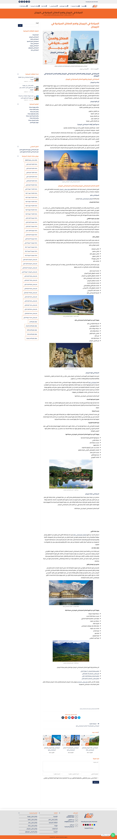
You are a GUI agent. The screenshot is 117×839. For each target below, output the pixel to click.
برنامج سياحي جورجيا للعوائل (31, 160)
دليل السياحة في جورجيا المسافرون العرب (29, 150)
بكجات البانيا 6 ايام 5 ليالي (31, 168)
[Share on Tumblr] (62, 717)
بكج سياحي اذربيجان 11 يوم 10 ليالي (29, 272)
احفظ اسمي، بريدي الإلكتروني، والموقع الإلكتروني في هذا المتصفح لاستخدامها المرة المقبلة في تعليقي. (70, 778)
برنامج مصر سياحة (34, 112)
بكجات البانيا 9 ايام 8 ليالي (31, 181)
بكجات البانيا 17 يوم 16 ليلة (31, 214)
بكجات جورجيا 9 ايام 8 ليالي (31, 235)
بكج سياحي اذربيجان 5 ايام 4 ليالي (30, 259)
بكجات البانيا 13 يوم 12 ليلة (31, 197)
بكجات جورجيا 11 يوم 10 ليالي (31, 243)
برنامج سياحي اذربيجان (32, 829)
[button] (113, 835)
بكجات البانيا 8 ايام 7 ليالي (31, 177)
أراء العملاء (54, 829)
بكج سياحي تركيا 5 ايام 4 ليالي (30, 276)
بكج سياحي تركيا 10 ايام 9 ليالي (30, 293)
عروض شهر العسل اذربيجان (31, 326)
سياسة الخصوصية (89, 828)
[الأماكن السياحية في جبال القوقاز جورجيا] (36, 79)
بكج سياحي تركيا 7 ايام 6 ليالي (30, 280)
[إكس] (86, 825)
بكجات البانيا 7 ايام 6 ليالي (31, 172)
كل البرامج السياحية (69, 827)
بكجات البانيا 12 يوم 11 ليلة (31, 193)
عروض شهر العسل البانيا (32, 330)
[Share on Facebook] (75, 717)
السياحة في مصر (35, 50)
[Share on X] (79, 717)
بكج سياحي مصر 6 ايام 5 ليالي (31, 301)
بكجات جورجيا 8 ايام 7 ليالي (31, 230)
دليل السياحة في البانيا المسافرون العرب (29, 152)
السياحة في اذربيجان (83, 69)
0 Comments (26, 81)
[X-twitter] (27, 2)
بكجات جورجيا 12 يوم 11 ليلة (31, 247)
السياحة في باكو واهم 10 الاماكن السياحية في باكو (71, 749)
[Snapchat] (24, 2)
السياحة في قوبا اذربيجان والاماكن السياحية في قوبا (52, 749)
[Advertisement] (71, 520)
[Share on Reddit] (66, 717)
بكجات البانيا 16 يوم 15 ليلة (31, 210)
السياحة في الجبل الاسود (33, 41)
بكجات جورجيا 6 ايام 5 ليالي (31, 222)
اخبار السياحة (36, 35)
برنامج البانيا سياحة (34, 109)
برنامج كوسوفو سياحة (33, 114)
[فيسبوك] (94, 825)
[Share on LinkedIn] (69, 717)
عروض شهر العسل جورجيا (31, 338)
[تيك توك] (88, 825)
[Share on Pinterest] (72, 717)
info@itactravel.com (69, 822)
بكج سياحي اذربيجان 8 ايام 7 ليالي (30, 264)
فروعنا (55, 826)
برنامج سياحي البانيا (32, 819)
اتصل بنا (55, 832)
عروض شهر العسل (34, 122)
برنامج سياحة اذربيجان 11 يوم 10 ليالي (90, 671)
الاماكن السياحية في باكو (86, 199)
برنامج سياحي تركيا (32, 826)
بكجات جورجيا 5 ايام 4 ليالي (31, 218)
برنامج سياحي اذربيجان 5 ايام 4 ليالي (90, 678)
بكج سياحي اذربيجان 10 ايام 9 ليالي (90, 673)
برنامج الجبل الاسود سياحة (32, 116)
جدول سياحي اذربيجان (64, 189)
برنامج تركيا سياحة (34, 118)
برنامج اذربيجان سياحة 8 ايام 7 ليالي (90, 676)
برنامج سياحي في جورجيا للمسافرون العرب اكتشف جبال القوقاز (26, 87)
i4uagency (65, 837)
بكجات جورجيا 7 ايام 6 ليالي (31, 226)
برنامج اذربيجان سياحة (33, 120)
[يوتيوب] (83, 825)
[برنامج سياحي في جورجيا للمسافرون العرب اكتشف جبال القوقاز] (36, 88)
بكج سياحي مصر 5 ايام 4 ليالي (31, 297)
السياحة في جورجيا (34, 46)
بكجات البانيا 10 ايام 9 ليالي (31, 185)
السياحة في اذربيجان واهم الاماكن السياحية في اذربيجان (53, 15)
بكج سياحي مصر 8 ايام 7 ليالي (31, 309)
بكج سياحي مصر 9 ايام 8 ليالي (31, 313)
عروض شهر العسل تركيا (32, 334)
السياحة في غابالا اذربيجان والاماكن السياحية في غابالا (90, 749)
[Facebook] (20, 2)
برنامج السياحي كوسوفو (31, 832)
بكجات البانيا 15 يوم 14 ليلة (31, 206)
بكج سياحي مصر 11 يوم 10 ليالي (30, 317)
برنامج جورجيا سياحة (34, 107)
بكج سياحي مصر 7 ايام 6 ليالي (31, 305)
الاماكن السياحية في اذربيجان (92, 708)
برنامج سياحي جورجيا (32, 816)
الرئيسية (55, 816)
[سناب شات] (92, 825)
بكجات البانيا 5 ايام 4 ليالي (31, 164)
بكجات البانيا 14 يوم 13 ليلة (31, 201)
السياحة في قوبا (92, 382)
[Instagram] (22, 2)
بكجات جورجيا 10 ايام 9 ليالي (31, 239)
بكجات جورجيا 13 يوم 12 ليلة (31, 251)
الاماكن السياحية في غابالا (79, 535)
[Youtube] (29, 2)
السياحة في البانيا (34, 39)
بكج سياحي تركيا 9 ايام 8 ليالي (30, 288)
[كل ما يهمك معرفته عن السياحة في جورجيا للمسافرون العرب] (36, 97)
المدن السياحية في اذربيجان (84, 708)
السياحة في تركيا (35, 43)
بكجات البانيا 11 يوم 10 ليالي (31, 189)
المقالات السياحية (53, 823)
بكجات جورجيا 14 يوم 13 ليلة (31, 255)
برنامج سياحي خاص (52, 819)
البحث (37, 23)
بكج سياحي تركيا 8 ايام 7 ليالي (30, 284)
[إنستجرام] (90, 825)
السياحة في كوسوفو (34, 48)
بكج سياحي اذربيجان (83, 682)
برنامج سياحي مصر (32, 823)
